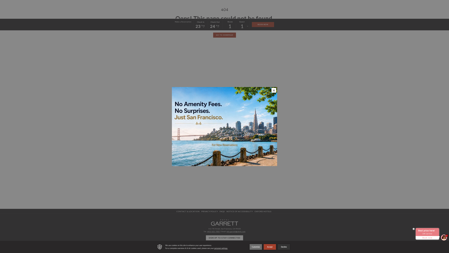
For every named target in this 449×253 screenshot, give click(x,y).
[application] (224, 247)
